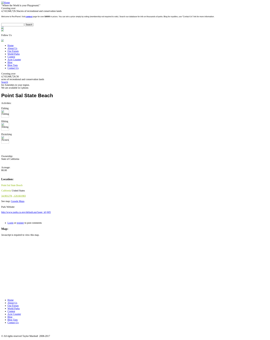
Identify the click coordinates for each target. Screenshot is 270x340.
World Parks (14, 54)
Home (11, 45)
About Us (12, 48)
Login (10, 223)
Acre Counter (14, 59)
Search (4, 82)
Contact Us (13, 68)
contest (29, 16)
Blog (10, 62)
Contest (11, 56)
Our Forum (13, 51)
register (20, 223)
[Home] (5, 2)
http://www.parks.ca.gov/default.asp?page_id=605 (26, 212)
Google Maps (17, 201)
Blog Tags (13, 65)
